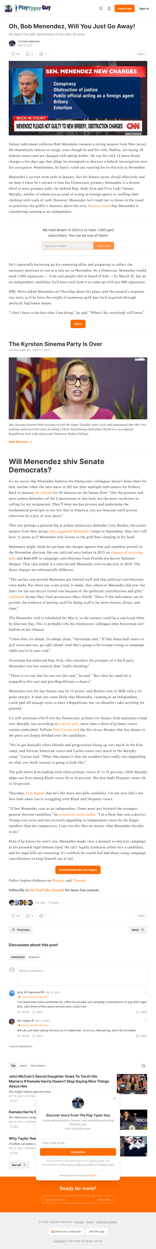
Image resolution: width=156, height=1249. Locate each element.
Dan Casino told (66, 730)
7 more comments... (21, 1046)
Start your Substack (68, 1231)
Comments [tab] (18, 957)
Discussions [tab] (38, 1065)
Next (135, 930)
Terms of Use (96, 1160)
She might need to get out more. (30, 1091)
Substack (59, 1241)
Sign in (144, 8)
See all (16, 1165)
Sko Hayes (24, 1020)
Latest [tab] (23, 1065)
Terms (90, 1222)
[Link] (3, 466)
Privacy (79, 1222)
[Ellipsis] (145, 992)
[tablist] (25, 957)
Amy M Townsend (29, 992)
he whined (44, 492)
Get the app (96, 1231)
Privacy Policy (106, 1164)
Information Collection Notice (77, 1164)
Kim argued (35, 793)
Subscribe (125, 8)
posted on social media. (77, 814)
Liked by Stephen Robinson (35, 996)
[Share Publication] (109, 8)
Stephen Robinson (28, 41)
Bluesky (58, 880)
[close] (114, 1099)
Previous (23, 930)
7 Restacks (53, 902)
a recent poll (69, 724)
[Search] (101, 8)
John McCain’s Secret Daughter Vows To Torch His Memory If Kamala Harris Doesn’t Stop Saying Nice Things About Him (59, 1081)
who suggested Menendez (69, 531)
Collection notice (106, 1222)
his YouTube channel (47, 890)
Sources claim (99, 206)
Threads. (80, 880)
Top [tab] (13, 1065)
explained (16, 597)
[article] (78, 1088)
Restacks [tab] (33, 957)
